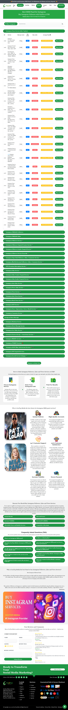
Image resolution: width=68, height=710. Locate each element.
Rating (7, 643)
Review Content (9, 650)
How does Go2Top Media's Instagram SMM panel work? (18, 543)
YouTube (27, 5)
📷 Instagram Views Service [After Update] (16, 31)
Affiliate (22, 695)
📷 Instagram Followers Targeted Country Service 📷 (19, 245)
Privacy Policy (48, 707)
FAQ (21, 693)
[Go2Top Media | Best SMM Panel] (7, 6)
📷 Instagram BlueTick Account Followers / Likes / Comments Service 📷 (24, 262)
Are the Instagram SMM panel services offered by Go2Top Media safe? (18, 549)
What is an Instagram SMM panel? (14, 538)
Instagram (20, 5)
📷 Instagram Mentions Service (13, 321)
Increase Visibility (9, 520)
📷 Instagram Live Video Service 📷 (14, 330)
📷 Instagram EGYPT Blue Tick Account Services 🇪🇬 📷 (19, 347)
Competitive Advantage (42, 525)
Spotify (32, 698)
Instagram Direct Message (12, 317)
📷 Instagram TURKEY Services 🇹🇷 (14, 343)
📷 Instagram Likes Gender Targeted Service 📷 (17, 279)
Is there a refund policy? (43, 537)
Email (20, 637)
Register (61, 5)
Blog (21, 691)
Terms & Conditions (40, 707)
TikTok (33, 5)
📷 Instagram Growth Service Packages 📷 (16, 355)
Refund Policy (54, 707)
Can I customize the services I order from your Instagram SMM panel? (49, 548)
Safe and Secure (40, 516)
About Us (22, 697)
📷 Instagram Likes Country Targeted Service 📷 (18, 274)
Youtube (33, 691)
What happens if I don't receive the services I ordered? (17, 561)
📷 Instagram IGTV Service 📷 (13, 304)
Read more (61, 589)
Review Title (23, 643)
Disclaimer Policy (61, 707)
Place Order (59, 40)
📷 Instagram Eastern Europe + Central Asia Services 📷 (20, 334)
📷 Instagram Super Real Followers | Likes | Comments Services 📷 (23, 257)
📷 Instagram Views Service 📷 (13, 291)
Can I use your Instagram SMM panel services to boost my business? (49, 542)
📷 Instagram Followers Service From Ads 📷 (17, 253)
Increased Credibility (42, 520)
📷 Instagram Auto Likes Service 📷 (14, 283)
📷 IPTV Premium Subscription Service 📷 (16, 266)
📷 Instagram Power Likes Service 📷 (15, 287)
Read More (37, 639)
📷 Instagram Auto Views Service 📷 (14, 296)
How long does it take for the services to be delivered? (16, 555)
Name (6, 637)
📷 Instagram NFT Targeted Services (14, 351)
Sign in (14, 6)
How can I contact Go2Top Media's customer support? (48, 560)
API (21, 699)
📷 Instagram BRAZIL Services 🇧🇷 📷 (14, 338)
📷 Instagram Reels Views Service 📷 (14, 300)
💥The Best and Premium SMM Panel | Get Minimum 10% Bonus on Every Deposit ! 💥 (34, 1)
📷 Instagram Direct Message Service (15, 326)
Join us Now (57, 669)
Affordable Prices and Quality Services (15, 525)
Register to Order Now (34, 363)
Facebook (33, 689)
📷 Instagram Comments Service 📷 (14, 313)
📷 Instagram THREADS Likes (13, 236)
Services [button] (39, 5)
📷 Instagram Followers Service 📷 (14, 240)
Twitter (32, 696)
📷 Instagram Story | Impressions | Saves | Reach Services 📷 (21, 308)
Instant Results (9, 516)
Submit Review (18, 659)
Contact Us (45, 6)
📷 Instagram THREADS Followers (14, 232)
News (55, 5)
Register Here (26, 16)
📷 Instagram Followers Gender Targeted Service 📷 (19, 249)
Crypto (32, 685)
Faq (50, 5)
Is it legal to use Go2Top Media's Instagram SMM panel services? (49, 554)
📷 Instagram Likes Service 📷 (13, 270)
